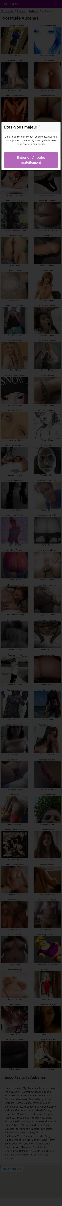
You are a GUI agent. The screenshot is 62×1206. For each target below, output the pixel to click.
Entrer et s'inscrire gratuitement (31, 160)
